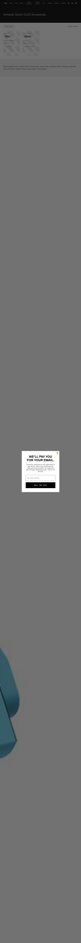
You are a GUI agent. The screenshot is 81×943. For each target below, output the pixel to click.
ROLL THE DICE (40, 485)
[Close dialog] (57, 453)
